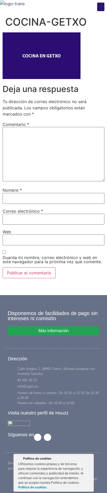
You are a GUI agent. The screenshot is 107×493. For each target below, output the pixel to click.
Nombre (12, 190)
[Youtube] (47, 437)
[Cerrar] (89, 459)
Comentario (16, 124)
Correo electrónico (23, 211)
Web (7, 232)
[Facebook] (37, 437)
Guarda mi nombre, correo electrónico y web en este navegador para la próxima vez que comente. (52, 259)
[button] (100, 7)
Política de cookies (32, 487)
